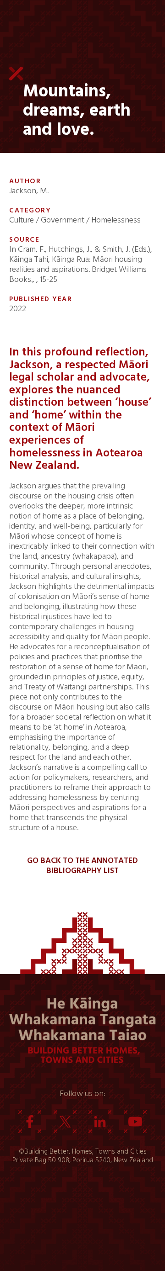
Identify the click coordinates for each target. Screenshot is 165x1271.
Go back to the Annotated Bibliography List (82, 866)
